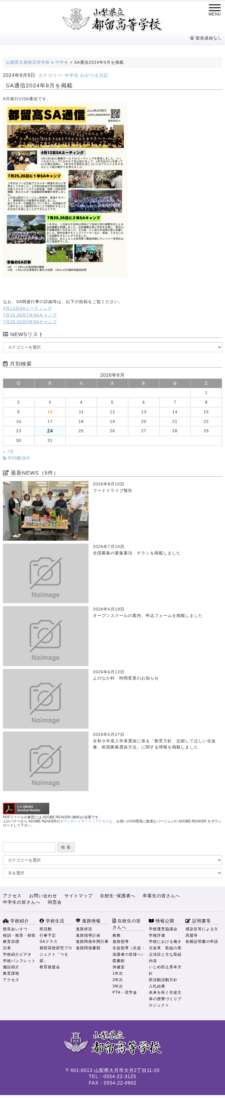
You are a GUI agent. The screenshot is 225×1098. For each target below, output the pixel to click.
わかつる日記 (94, 75)
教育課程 (11, 973)
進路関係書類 (88, 948)
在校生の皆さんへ (126, 924)
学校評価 (157, 935)
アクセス (12, 895)
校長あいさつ (15, 929)
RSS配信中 (18, 458)
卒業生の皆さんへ (161, 895)
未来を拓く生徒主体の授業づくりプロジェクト (165, 998)
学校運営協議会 (163, 929)
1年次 (117, 973)
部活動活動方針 (163, 980)
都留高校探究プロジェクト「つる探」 (56, 954)
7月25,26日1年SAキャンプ (30, 315)
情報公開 (164, 920)
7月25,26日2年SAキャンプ (30, 322)
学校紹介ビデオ (17, 954)
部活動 (46, 929)
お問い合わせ (43, 895)
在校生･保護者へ (117, 895)
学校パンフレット (19, 961)
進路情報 (91, 920)
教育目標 (11, 941)
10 (50, 412)
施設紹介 (11, 967)
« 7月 (8, 451)
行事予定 (48, 935)
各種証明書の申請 (201, 941)
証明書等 (201, 920)
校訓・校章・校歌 (19, 935)
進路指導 (120, 941)
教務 (116, 935)
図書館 (118, 961)
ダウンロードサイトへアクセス (84, 821)
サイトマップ (78, 895)
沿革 (7, 948)
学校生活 (54, 920)
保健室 (118, 967)
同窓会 (55, 902)
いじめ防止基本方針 (165, 970)
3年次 (117, 986)
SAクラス (49, 941)
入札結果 (157, 986)
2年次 (117, 980)
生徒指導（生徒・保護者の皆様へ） (128, 951)
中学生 (72, 75)
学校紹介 (19, 920)
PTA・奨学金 (124, 992)
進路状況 (84, 929)
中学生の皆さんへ (21, 902)
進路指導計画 (88, 935)
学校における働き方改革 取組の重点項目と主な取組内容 (165, 951)
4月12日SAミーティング (27, 308)
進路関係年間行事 (92, 941)
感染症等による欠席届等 (201, 932)
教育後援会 (50, 967)
